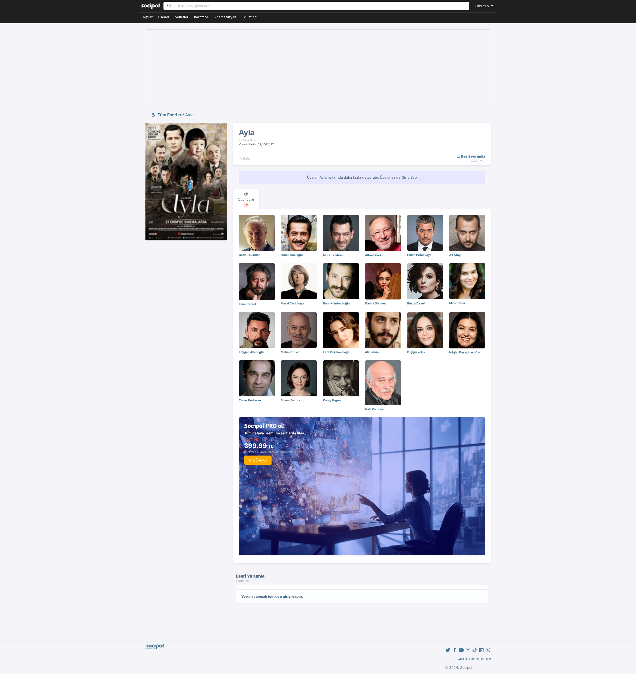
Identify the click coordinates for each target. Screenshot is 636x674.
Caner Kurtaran (250, 400)
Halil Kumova (374, 409)
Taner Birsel (247, 304)
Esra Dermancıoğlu (336, 352)
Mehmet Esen (290, 352)
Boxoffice (201, 17)
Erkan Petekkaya (419, 255)
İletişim (486, 659)
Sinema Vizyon (225, 17)
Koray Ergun (332, 400)
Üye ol (385, 177)
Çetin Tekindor (249, 255)
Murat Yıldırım (333, 255)
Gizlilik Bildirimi (468, 659)
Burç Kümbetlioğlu (336, 303)
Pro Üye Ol (258, 460)
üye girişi (283, 596)
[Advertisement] (318, 68)
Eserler (163, 17)
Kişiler (148, 17)
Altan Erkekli (374, 255)
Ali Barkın (372, 352)
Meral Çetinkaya (292, 303)
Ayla (189, 114)
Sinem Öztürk (290, 400)
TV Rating (249, 17)
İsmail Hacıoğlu (292, 255)
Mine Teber (457, 303)
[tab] (246, 199)
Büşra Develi (416, 303)
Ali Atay (455, 255)
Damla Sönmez (376, 303)
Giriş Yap (482, 6)
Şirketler (181, 17)
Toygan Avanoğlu (251, 352)
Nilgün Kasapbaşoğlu (464, 352)
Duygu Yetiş (416, 352)
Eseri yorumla (472, 156)
